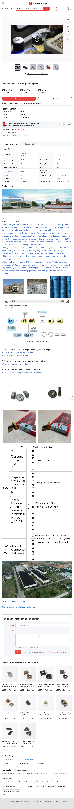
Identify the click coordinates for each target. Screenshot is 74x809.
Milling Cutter (31, 14)
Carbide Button (24, 763)
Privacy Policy (65, 801)
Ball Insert (51, 786)
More (3, 795)
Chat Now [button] (56, 99)
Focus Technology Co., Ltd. (24, 801)
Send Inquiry (19, 99)
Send (18, 652)
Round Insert (40, 786)
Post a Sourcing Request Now (57, 652)
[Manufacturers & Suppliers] (37, 3)
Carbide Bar (5, 763)
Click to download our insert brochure (18, 601)
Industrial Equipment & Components (16, 14)
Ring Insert (61, 786)
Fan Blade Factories (9, 782)
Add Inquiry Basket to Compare (37, 74)
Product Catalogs (29, 760)
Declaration (57, 801)
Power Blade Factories (44, 782)
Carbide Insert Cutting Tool (11, 786)
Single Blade (58, 782)
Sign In (5, 135)
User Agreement (48, 801)
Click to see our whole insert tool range (18, 607)
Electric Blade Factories (26, 782)
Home (3, 14)
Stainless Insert (28, 786)
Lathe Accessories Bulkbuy (11, 791)
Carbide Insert (41, 763)
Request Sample (35, 103)
